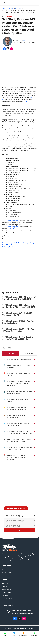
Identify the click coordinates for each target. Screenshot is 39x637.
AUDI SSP (6, 16)
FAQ (3, 570)
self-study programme (12, 220)
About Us (5, 583)
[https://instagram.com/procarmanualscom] (24, 618)
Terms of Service (7, 592)
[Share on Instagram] (11, 48)
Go (19, 530)
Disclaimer (5, 595)
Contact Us (5, 586)
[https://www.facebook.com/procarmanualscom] (15, 618)
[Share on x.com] (7, 48)
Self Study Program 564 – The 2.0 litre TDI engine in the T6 (18, 314)
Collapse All (29, 353)
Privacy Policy (6, 589)
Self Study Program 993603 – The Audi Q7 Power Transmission (18, 330)
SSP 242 (25, 101)
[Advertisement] (19, 68)
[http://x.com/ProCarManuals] (19, 618)
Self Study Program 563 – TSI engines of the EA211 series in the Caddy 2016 (19, 298)
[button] (34, 2)
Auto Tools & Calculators (9, 573)
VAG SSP (12, 16)
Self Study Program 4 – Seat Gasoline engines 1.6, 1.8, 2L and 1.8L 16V (17, 338)
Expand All (10, 353)
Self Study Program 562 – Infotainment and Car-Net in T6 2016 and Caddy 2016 (18, 306)
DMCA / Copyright (7, 598)
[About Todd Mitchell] (7, 41)
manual (11, 229)
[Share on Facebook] (4, 48)
